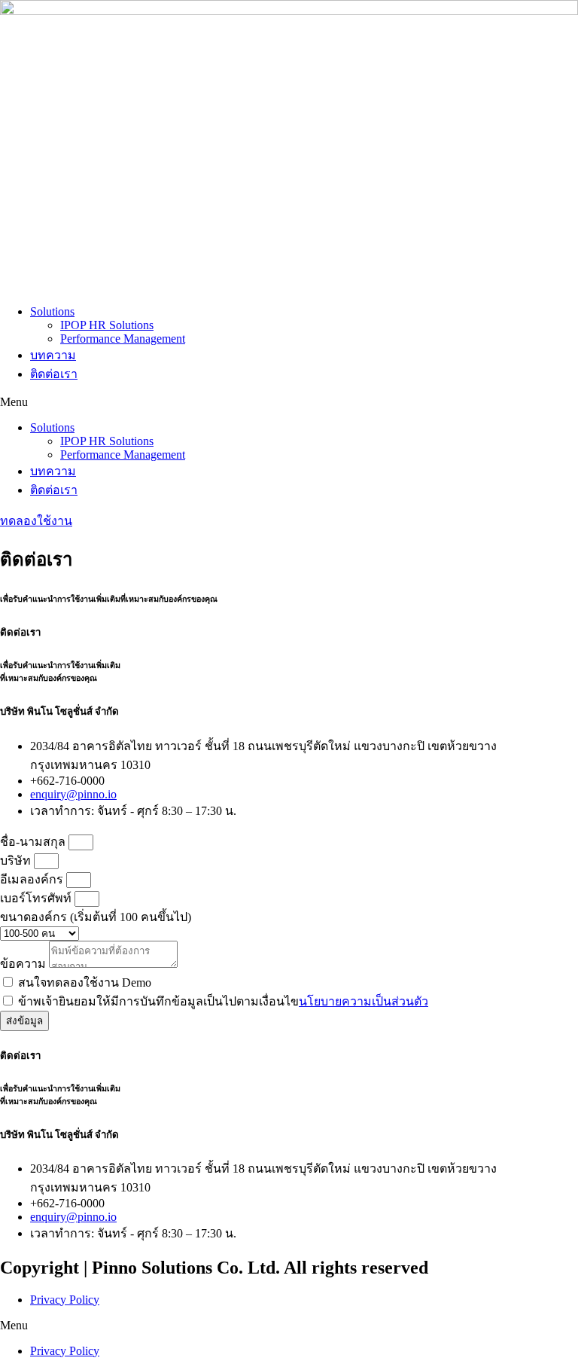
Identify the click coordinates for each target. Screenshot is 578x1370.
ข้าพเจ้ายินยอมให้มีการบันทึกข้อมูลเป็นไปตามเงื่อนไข (223, 1001)
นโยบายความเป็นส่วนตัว (363, 1001)
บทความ (53, 355)
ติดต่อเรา (54, 374)
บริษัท (17, 860)
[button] (289, 402)
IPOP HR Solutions (107, 325)
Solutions (52, 311)
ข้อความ (24, 963)
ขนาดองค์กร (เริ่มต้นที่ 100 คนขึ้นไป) (95, 917)
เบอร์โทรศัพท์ (37, 898)
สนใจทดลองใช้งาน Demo (84, 982)
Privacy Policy (64, 1299)
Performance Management (122, 338)
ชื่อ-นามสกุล (34, 841)
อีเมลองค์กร (33, 879)
